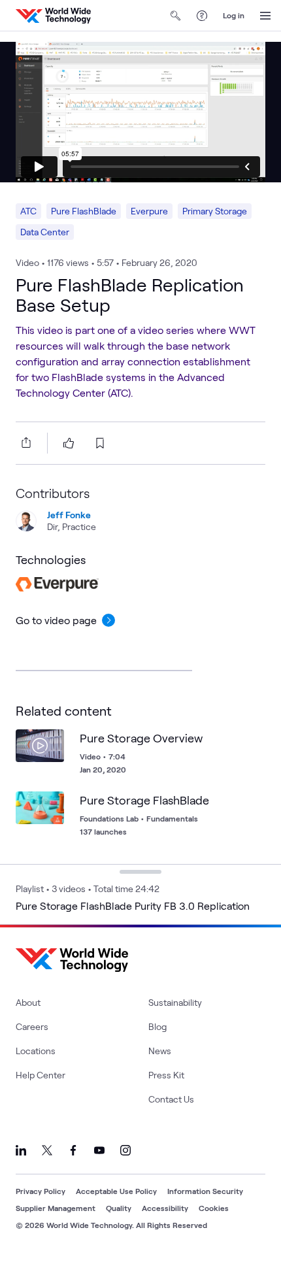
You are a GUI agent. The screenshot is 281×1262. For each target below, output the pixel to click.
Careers (32, 1026)
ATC (28, 210)
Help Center (40, 1074)
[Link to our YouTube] (99, 1150)
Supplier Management (55, 1207)
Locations (36, 1050)
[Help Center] (202, 15)
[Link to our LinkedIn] (21, 1150)
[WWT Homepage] (53, 16)
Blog (157, 1026)
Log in (233, 15)
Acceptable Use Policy (116, 1190)
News (159, 1050)
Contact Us (171, 1098)
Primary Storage (214, 210)
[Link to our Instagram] (125, 1150)
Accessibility (165, 1207)
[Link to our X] (47, 1150)
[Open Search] (176, 15)
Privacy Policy (40, 1190)
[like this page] (68, 443)
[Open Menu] (265, 15)
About (28, 1002)
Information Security (205, 1190)
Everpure (149, 210)
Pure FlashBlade (83, 210)
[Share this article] (23, 442)
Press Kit (166, 1074)
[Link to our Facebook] (73, 1150)
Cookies (214, 1207)
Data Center (44, 231)
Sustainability (175, 1002)
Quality (118, 1207)
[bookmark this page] (100, 443)
